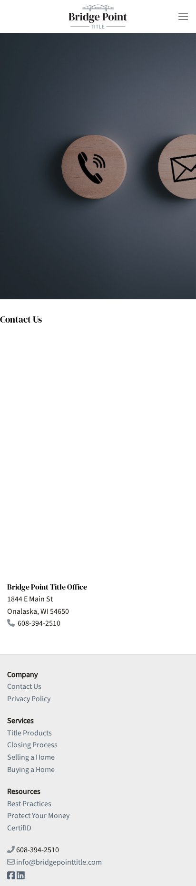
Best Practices (29, 804)
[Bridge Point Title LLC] (98, 16)
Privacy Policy (28, 699)
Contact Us (24, 686)
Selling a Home (31, 757)
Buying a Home (31, 769)
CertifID (19, 828)
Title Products (29, 733)
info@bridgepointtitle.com (59, 862)
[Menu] (183, 16)
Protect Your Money (38, 815)
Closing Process (32, 745)
